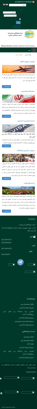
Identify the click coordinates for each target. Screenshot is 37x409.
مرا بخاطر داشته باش (14, 19)
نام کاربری (18, 12)
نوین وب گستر (5, 407)
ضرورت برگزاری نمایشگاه (26, 150)
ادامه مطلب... (6, 87)
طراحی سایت (12, 407)
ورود (18, 22)
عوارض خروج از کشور (27, 61)
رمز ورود (19, 15)
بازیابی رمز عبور (17, 27)
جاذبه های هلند (29, 183)
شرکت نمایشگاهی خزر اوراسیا (27, 225)
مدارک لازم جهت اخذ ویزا (26, 121)
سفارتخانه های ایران (28, 91)
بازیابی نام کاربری (17, 26)
